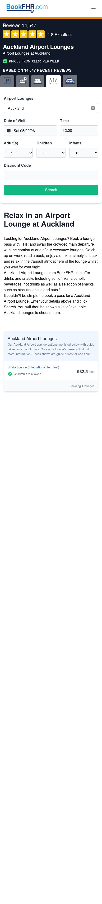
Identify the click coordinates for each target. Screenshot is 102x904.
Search (51, 189)
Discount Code (17, 165)
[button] (93, 108)
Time (64, 120)
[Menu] (93, 8)
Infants (75, 143)
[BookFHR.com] (27, 8)
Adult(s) (11, 143)
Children (44, 143)
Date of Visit (14, 120)
